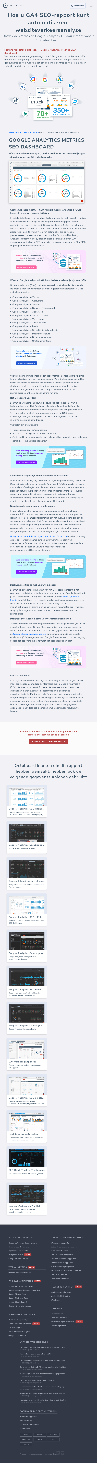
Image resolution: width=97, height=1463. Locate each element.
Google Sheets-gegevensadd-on (29, 633)
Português (53, 1434)
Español (39, 1434)
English (26, 1434)
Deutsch (26, 1444)
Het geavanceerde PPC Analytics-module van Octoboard (39, 536)
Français (39, 1439)
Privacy (23, 1454)
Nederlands (26, 1439)
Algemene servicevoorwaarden (42, 1454)
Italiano (53, 1439)
